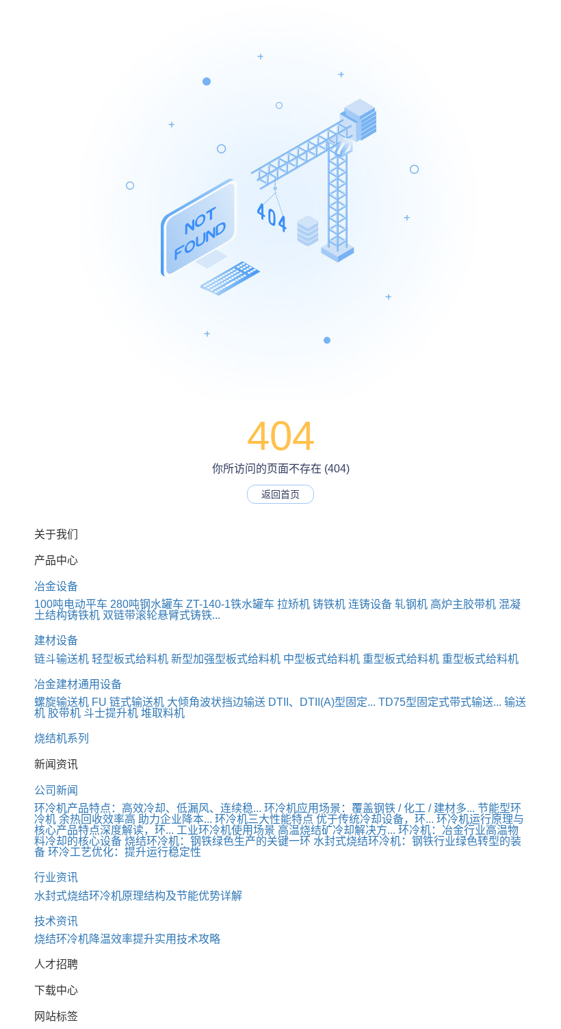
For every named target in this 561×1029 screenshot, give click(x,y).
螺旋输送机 (61, 702)
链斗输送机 (61, 659)
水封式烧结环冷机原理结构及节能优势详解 (138, 896)
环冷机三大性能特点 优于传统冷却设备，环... (324, 819)
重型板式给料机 (401, 659)
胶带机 (64, 713)
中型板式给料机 (321, 659)
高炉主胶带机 (463, 604)
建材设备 (56, 640)
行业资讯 (56, 877)
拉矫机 (293, 604)
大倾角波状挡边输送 (216, 702)
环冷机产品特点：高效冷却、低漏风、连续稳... (147, 808)
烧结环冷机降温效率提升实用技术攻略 (127, 939)
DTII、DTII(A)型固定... (322, 702)
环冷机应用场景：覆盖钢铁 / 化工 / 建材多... (369, 808)
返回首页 (280, 494)
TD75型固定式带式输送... (439, 702)
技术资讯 (56, 921)
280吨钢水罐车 (146, 604)
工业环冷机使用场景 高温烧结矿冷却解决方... (286, 830)
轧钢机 (411, 604)
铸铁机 (329, 604)
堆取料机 (163, 713)
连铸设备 (370, 604)
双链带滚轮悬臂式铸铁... (161, 615)
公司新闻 (56, 790)
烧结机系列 (61, 738)
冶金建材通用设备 (78, 684)
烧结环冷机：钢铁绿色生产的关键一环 (218, 841)
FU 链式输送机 (128, 702)
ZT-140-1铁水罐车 (230, 604)
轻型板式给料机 (130, 659)
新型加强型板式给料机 (225, 659)
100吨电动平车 (70, 604)
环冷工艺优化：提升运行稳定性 (124, 852)
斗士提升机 (110, 713)
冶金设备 (56, 586)
